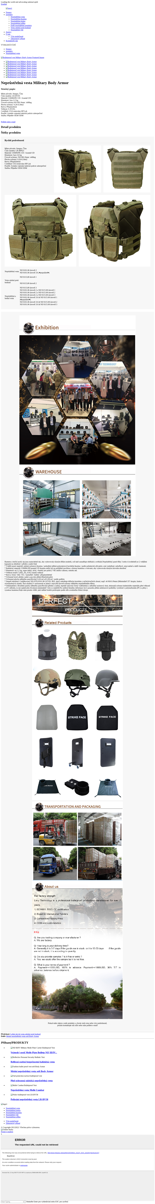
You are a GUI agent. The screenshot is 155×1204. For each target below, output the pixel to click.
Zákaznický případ (18, 39)
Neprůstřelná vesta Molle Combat (27, 1090)
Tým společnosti (17, 36)
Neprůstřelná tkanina (19, 19)
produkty (9, 15)
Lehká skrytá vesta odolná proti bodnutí (25, 1034)
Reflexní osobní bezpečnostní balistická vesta (33, 1062)
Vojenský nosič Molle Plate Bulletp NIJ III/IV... (34, 1052)
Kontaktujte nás (12, 41)
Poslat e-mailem (7, 1132)
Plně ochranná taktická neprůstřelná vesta (32, 1080)
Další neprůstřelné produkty (21, 25)
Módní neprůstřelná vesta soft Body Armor (22, 1036)
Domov (9, 12)
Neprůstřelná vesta (18, 17)
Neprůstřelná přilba (18, 23)
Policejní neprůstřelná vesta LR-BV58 (29, 1099)
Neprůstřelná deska (18, 21)
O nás (8, 34)
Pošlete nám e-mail (8, 122)
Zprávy (8, 32)
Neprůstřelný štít (17, 30)
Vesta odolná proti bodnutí (21, 28)
